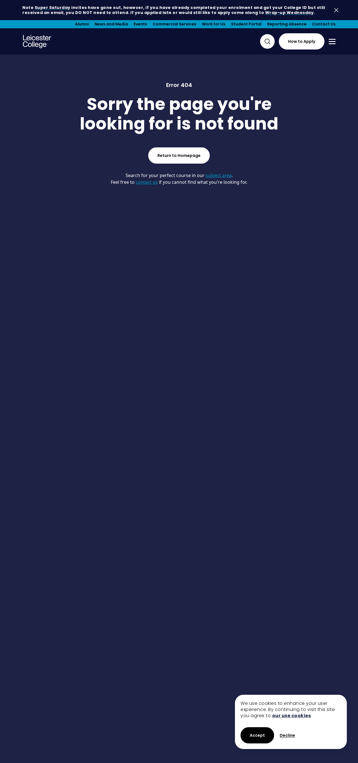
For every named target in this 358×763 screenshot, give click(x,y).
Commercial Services (174, 24)
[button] (287, 735)
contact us (147, 182)
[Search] (267, 41)
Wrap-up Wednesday (289, 12)
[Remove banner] (336, 10)
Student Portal (246, 24)
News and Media (111, 24)
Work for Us (213, 24)
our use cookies (291, 715)
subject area (219, 175)
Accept (257, 735)
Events (140, 24)
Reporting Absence (287, 24)
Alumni (82, 24)
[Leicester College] (37, 41)
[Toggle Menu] (332, 41)
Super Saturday (52, 7)
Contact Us (324, 24)
